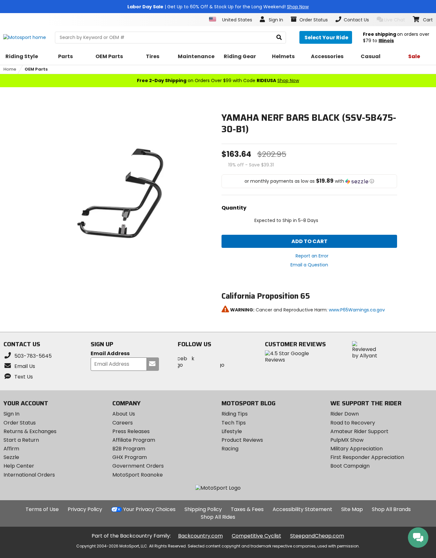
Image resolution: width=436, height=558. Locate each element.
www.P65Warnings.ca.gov (357, 310)
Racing (230, 448)
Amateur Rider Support (359, 431)
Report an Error (312, 256)
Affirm (11, 448)
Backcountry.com (200, 535)
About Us (123, 413)
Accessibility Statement (302, 509)
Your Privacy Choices (149, 509)
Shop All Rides (218, 517)
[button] (309, 181)
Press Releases (131, 431)
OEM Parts (36, 69)
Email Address (110, 353)
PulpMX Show (347, 440)
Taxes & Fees (247, 509)
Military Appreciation (356, 448)
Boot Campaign (350, 466)
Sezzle (11, 457)
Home (10, 69)
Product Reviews (242, 440)
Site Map (352, 509)
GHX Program (129, 457)
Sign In (11, 413)
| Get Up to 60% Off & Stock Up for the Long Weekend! (218, 7)
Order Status (20, 422)
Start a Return (21, 440)
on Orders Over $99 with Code (218, 80)
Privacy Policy (85, 509)
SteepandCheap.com (317, 535)
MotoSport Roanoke (137, 474)
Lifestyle (232, 431)
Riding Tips (235, 413)
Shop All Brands (391, 509)
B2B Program (128, 448)
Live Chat (394, 20)
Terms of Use (42, 509)
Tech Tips (234, 422)
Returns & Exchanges (30, 431)
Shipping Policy (203, 509)
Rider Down (344, 413)
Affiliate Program (133, 440)
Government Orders (138, 466)
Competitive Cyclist (256, 535)
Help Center (19, 466)
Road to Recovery (352, 422)
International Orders (29, 474)
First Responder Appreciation (367, 457)
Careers (122, 422)
